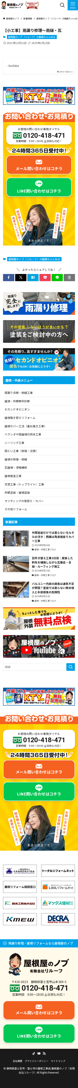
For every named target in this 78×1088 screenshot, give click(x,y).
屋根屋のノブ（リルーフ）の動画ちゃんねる (31, 37)
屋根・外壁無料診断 (17, 401)
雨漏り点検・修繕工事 (19, 393)
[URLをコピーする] (69, 277)
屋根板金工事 (13, 476)
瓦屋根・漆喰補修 (16, 467)
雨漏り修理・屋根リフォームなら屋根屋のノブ (40, 943)
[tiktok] (34, 1053)
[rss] (44, 1053)
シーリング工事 (14, 443)
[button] (8, 277)
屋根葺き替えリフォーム (20, 418)
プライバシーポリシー (37, 1061)
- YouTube (12, 66)
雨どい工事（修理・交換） (21, 451)
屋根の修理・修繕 (16, 459)
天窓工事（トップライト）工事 (24, 484)
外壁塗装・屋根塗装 (17, 492)
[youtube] (39, 1053)
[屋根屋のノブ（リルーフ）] (20, 5)
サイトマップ (58, 1061)
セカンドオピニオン (17, 409)
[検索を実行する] (70, 667)
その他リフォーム (16, 509)
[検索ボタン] (62, 5)
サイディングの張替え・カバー (24, 501)
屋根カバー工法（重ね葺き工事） (26, 426)
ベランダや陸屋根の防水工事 (23, 434)
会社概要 (17, 1061)
